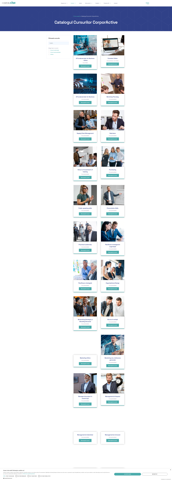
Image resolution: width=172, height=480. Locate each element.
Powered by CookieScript (166, 479)
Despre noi (63, 3)
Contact (115, 3)
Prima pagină (77, 16)
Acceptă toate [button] (127, 474)
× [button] (170, 469)
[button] (56, 478)
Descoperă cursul (85, 66)
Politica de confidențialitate (29, 473)
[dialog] (86, 474)
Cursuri (72, 3)
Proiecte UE (106, 3)
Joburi (80, 3)
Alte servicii (88, 3)
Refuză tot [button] (154, 474)
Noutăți (97, 3)
